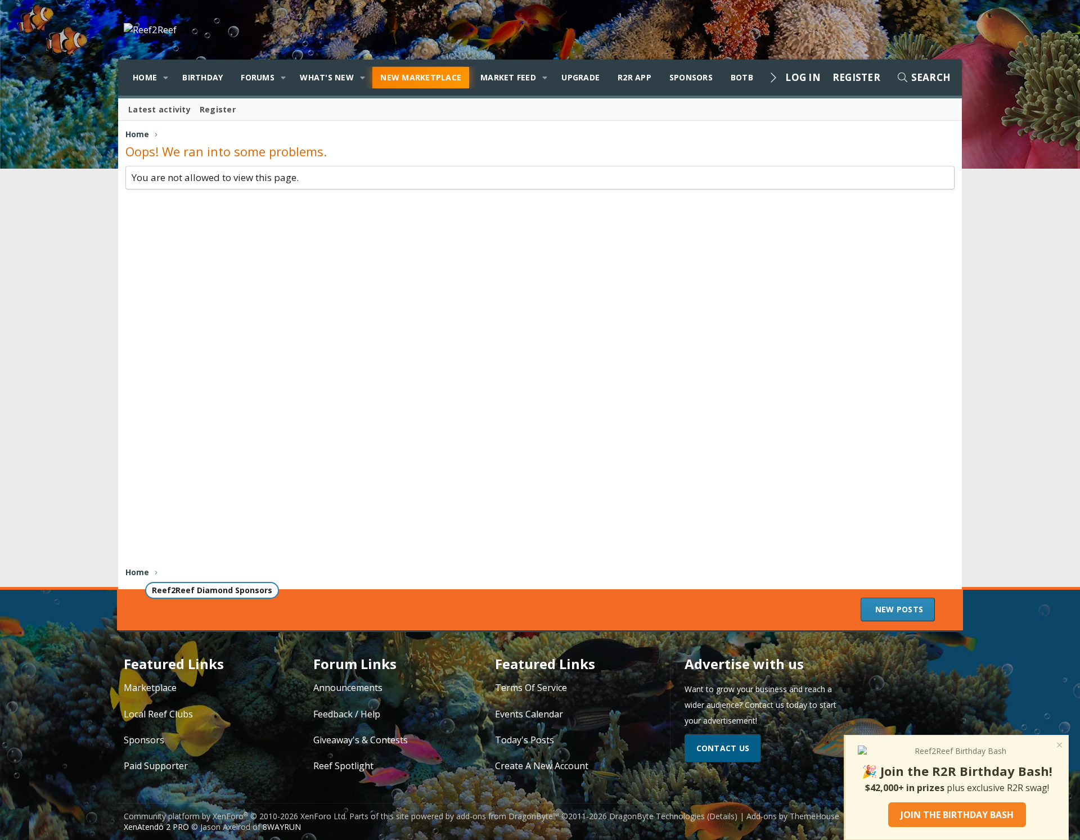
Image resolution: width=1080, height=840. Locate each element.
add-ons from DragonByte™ (507, 816)
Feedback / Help (346, 714)
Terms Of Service (531, 687)
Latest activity (159, 109)
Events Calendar (529, 714)
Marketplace (150, 687)
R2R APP (634, 77)
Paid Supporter (156, 766)
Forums (257, 77)
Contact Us (723, 748)
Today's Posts (524, 740)
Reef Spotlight (343, 766)
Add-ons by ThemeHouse (792, 816)
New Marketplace (420, 77)
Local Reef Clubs (158, 714)
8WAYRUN (282, 826)
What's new (327, 77)
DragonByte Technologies (657, 816)
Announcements (347, 687)
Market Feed (508, 77)
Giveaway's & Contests (360, 740)
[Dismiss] (1058, 746)
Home (145, 77)
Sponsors (691, 77)
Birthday (202, 77)
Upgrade (580, 77)
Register (218, 109)
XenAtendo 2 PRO (156, 826)
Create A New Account (541, 766)
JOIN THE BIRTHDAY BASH (957, 815)
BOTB (742, 77)
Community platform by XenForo (235, 816)
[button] (165, 77)
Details (722, 816)
